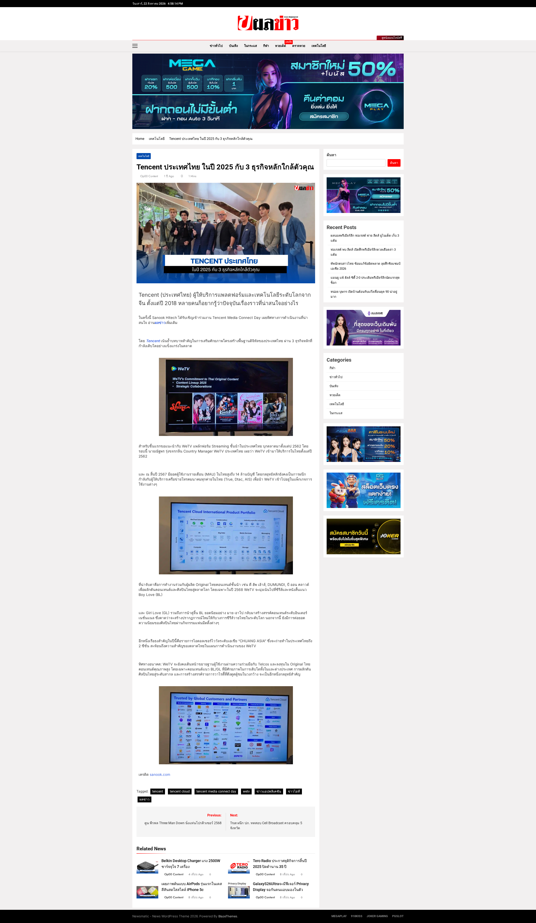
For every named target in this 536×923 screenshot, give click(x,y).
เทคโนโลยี (319, 46)
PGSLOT (398, 916)
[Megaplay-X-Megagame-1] (268, 91)
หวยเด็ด (282, 44)
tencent (157, 791)
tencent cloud (180, 791)
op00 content (149, 176)
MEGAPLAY (339, 916)
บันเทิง (233, 46)
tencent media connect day (216, 791)
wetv (246, 791)
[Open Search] (402, 46)
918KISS (356, 916)
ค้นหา (331, 155)
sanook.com (160, 774)
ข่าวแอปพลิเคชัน (268, 791)
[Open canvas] (135, 45)
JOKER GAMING (377, 916)
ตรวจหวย (298, 46)
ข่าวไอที (294, 791)
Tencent (153, 341)
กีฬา (266, 46)
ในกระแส (250, 46)
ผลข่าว (160, 323)
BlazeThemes (227, 916)
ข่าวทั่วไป (216, 46)
